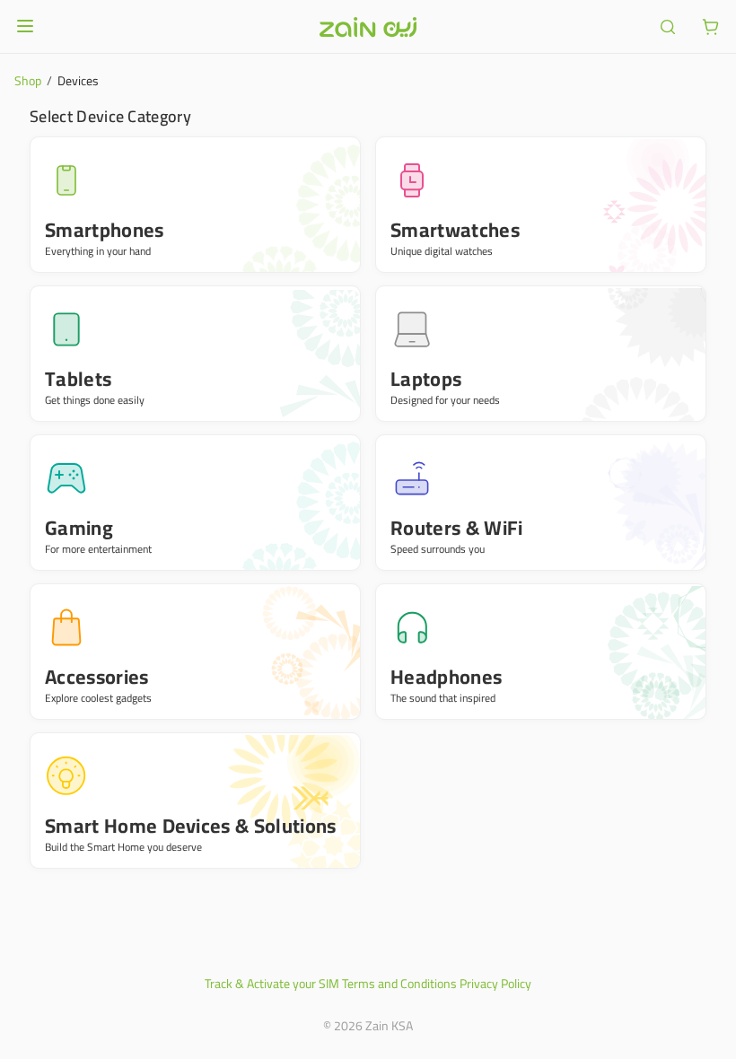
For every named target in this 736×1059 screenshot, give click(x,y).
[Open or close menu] (25, 26)
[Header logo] (368, 27)
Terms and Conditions (399, 983)
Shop (27, 80)
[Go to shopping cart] (711, 27)
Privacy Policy (495, 983)
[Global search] (668, 27)
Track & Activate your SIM (272, 983)
